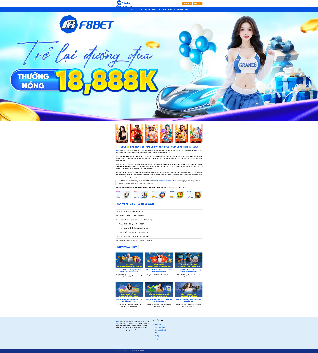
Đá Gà (154, 10)
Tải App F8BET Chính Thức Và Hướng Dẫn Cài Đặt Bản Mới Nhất (189, 270)
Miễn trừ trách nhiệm (161, 333)
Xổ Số (170, 10)
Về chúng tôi (158, 324)
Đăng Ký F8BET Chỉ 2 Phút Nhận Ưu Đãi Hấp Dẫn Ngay (188, 300)
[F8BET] (124, 3)
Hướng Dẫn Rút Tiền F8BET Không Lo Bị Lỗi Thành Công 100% (129, 300)
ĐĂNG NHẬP (197, 3)
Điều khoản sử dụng (160, 327)
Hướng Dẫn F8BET (181, 10)
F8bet (132, 10)
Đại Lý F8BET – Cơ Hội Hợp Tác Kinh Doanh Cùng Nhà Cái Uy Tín (129, 270)
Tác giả (157, 339)
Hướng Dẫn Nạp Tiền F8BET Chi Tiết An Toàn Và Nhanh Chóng (159, 300)
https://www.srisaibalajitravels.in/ (165, 181)
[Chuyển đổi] (117, 211)
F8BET (117, 321)
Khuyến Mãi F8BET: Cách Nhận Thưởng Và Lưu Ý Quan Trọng (159, 270)
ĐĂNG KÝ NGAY (187, 3)
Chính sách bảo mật (160, 330)
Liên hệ (157, 336)
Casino (147, 10)
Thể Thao (162, 10)
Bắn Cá (139, 10)
